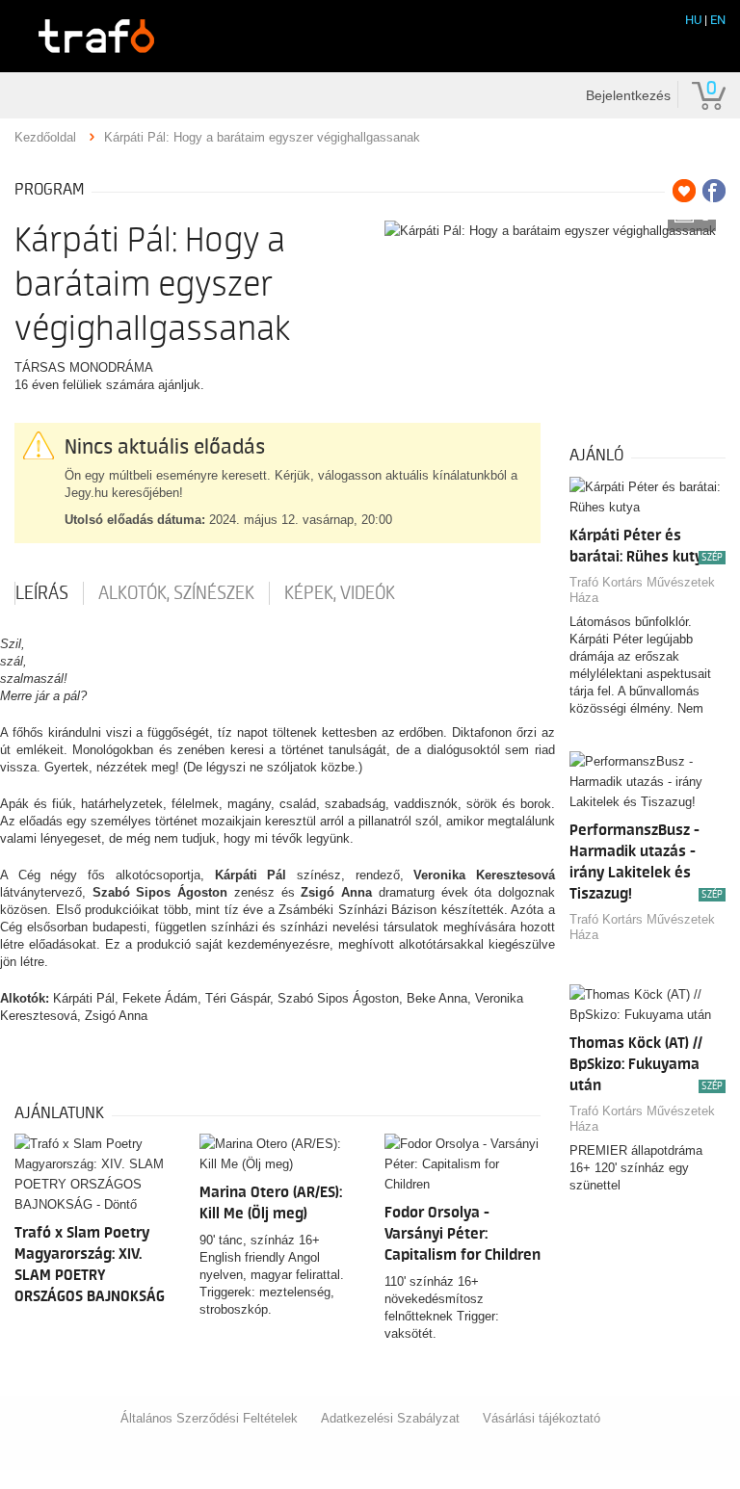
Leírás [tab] (41, 593)
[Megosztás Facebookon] (714, 190)
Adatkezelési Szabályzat (390, 1418)
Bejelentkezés (628, 95)
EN (718, 20)
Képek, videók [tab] (339, 593)
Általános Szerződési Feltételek (209, 1418)
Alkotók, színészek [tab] (176, 593)
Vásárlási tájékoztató (541, 1418)
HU (693, 20)
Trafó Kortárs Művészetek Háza (642, 590)
